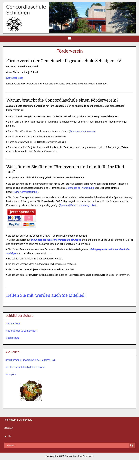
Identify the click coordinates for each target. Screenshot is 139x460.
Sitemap (8, 428)
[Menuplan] (30, 390)
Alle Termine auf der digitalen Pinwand (25, 367)
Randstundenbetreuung (82, 131)
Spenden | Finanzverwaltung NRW (77, 205)
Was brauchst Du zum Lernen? (21, 330)
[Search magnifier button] (132, 445)
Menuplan (10, 374)
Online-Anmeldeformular (25, 192)
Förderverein (69, 51)
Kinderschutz (12, 337)
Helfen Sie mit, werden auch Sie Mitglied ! (46, 295)
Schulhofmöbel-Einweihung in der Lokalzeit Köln (30, 360)
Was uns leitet (12, 323)
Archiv (7, 436)
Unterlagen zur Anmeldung (80, 188)
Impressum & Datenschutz (18, 419)
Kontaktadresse (14, 77)
